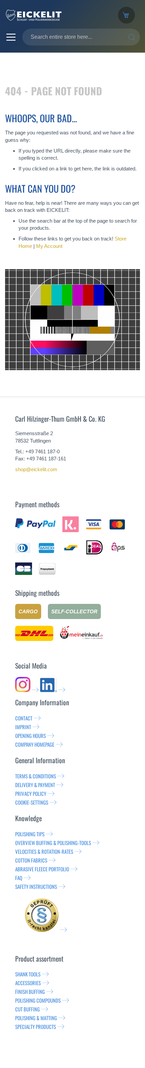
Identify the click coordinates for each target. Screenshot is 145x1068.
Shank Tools (27, 974)
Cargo (28, 611)
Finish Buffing (30, 991)
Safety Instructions (36, 886)
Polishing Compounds (38, 1000)
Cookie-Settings (31, 802)
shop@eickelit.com (36, 469)
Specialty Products (35, 1026)
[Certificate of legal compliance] (46, 929)
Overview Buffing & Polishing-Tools (53, 842)
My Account (49, 246)
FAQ (18, 877)
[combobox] (81, 37)
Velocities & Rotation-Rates (44, 851)
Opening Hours (30, 735)
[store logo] (56, 15)
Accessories (28, 982)
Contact (23, 718)
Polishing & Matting (36, 1018)
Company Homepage (34, 744)
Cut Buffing (27, 1009)
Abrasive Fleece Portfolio (42, 869)
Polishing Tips (30, 834)
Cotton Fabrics (31, 860)
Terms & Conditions (35, 776)
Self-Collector (74, 611)
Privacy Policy (30, 793)
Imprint (23, 727)
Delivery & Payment (35, 784)
